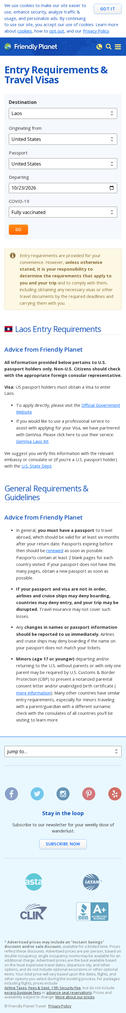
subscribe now (63, 844)
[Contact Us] (99, 46)
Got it (107, 8)
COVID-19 (19, 201)
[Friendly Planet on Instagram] (63, 792)
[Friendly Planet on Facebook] (11, 792)
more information (33, 693)
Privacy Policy (96, 31)
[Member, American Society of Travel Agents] (33, 881)
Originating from (25, 128)
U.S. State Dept (36, 466)
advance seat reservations (69, 992)
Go (18, 229)
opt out (56, 31)
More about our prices (74, 997)
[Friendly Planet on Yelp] (115, 792)
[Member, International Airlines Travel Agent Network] (92, 881)
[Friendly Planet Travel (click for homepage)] (30, 46)
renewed (54, 550)
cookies (24, 31)
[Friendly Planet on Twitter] (37, 792)
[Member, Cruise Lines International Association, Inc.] (33, 911)
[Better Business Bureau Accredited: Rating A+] (92, 911)
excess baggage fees (22, 992)
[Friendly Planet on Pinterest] (89, 792)
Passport (18, 153)
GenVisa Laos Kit (32, 441)
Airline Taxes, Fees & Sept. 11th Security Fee (42, 988)
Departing (19, 177)
